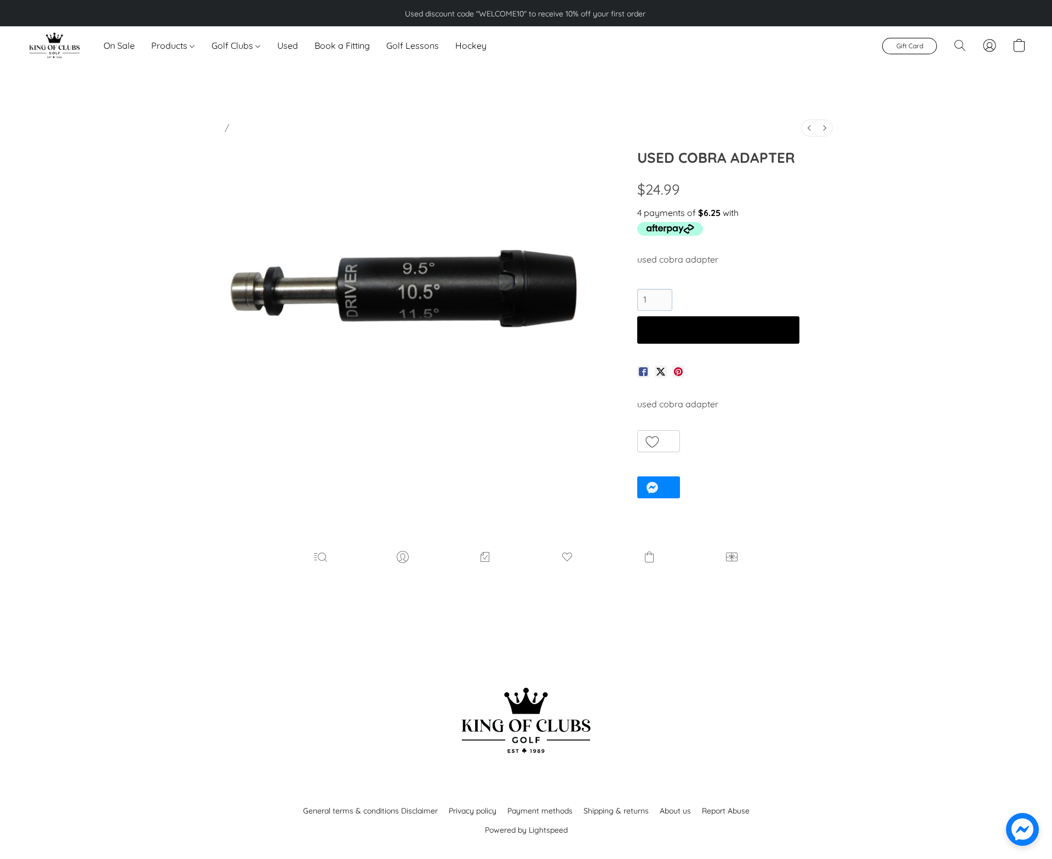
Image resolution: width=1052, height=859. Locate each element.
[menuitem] (809, 128)
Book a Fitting (342, 45)
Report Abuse (726, 811)
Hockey (471, 45)
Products (170, 45)
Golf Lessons (412, 45)
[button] (54, 45)
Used (287, 45)
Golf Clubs (233, 45)
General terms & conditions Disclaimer (370, 811)
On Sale (119, 45)
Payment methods (540, 811)
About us (675, 811)
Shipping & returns (616, 811)
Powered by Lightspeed (526, 830)
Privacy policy (472, 811)
